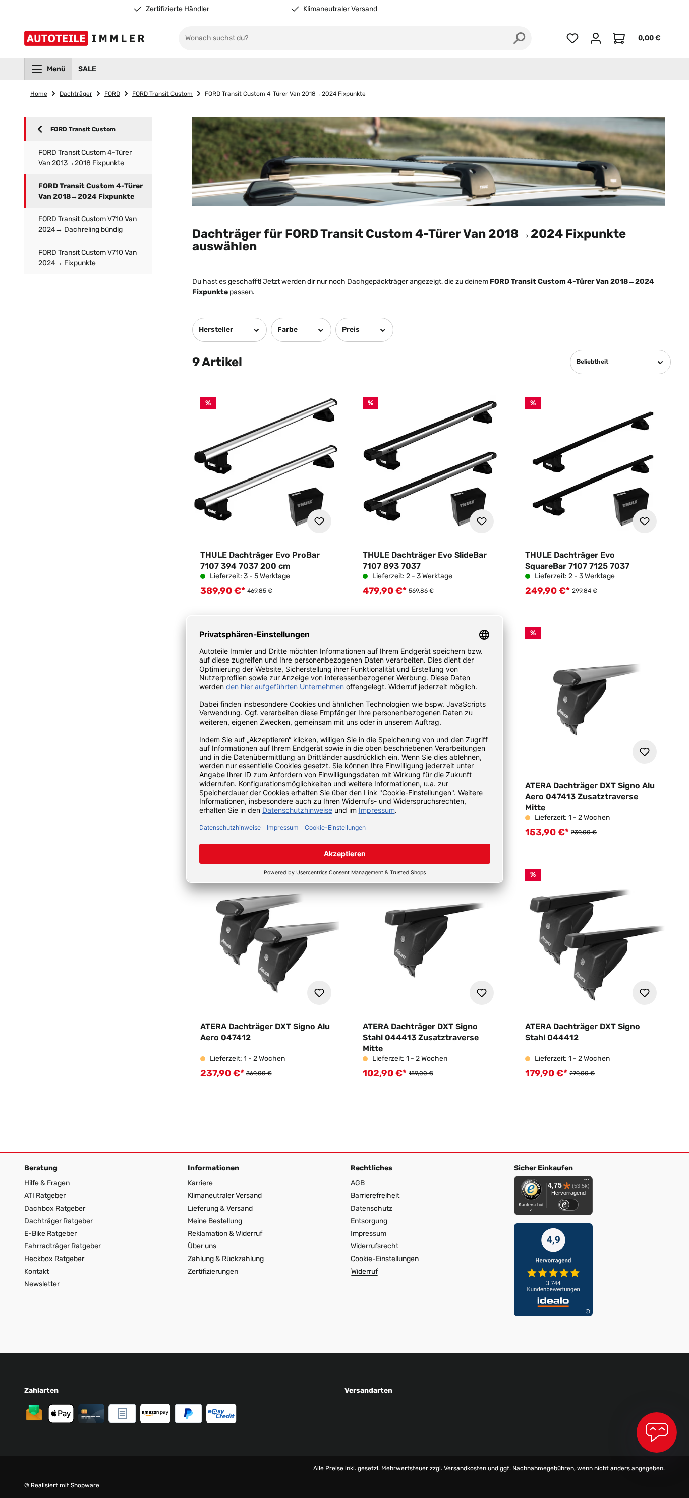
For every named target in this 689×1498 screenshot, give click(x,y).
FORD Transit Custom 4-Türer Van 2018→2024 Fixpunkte (90, 191)
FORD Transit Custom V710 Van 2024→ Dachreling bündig (87, 224)
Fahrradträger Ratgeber (62, 1246)
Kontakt (36, 1271)
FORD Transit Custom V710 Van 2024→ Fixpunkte (87, 257)
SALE (87, 69)
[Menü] (587, 1182)
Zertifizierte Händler (177, 9)
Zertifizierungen (213, 1271)
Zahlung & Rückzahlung (226, 1258)
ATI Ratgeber (45, 1195)
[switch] (568, 1205)
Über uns (202, 1246)
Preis (351, 329)
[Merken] (319, 521)
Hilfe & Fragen (47, 1183)
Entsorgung (369, 1221)
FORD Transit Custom (83, 129)
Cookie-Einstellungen (385, 1258)
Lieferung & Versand (220, 1208)
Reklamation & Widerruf (225, 1233)
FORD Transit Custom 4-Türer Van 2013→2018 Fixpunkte (85, 157)
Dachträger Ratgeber (58, 1221)
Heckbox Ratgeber (54, 1258)
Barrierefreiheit (375, 1195)
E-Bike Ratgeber (50, 1233)
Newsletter (42, 1284)
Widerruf (364, 1272)
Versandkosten (465, 1468)
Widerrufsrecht (374, 1246)
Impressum (368, 1233)
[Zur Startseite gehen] (86, 38)
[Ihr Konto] (596, 38)
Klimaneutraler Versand (340, 9)
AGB (358, 1183)
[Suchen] (519, 38)
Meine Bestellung (215, 1221)
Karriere (200, 1183)
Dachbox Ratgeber (54, 1208)
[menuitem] (48, 69)
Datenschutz (371, 1208)
